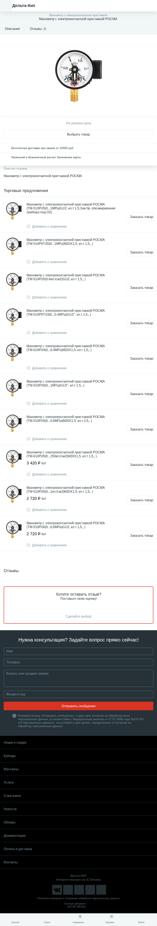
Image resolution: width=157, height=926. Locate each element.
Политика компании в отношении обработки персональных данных (78, 898)
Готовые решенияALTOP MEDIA (74, 905)
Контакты (11, 862)
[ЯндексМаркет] (79, 890)
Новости (10, 809)
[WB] (90, 890)
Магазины (11, 769)
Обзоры (10, 822)
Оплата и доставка (18, 849)
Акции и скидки (15, 742)
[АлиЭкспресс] (68, 890)
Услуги (9, 782)
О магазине (12, 795)
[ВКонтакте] (57, 890)
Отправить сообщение (79, 706)
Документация (15, 835)
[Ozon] (101, 890)
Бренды (10, 756)
